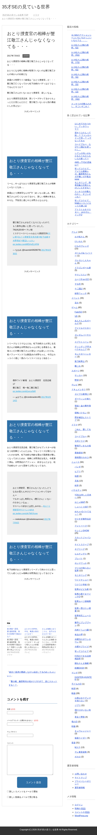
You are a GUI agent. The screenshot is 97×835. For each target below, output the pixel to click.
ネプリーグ (80, 549)
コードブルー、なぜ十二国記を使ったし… (83, 147)
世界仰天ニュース (83, 616)
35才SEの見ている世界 (26, 6)
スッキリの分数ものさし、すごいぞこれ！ (83, 194)
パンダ (78, 467)
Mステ (77, 747)
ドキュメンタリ (78, 389)
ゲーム (74, 307)
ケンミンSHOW (82, 530)
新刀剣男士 (80, 361)
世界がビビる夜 (82, 589)
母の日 (74, 722)
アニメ (74, 232)
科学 (77, 485)
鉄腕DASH (79, 668)
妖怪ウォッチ (81, 293)
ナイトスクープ (82, 544)
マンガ (74, 673)
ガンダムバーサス (83, 335)
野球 (77, 380)
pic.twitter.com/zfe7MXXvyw (25, 513)
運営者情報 (80, 788)
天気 (77, 481)
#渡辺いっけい (28, 241)
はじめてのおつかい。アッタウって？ (83, 126)
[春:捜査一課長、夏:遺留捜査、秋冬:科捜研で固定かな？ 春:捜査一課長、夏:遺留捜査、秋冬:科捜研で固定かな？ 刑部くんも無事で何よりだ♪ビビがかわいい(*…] (16, 642)
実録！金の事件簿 (83, 406)
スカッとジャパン (83, 537)
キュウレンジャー (83, 731)
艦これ (78, 366)
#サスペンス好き (26, 510)
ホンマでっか (81, 563)
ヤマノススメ (81, 275)
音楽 (73, 743)
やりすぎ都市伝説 (83, 519)
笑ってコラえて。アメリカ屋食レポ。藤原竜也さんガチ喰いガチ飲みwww (83, 174)
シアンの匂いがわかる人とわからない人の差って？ (83, 156)
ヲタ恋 (78, 284)
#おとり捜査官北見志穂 (28, 237)
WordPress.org (81, 816)
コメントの (82, 812)
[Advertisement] (32, 131)
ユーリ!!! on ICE (82, 279)
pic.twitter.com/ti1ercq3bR (24, 391)
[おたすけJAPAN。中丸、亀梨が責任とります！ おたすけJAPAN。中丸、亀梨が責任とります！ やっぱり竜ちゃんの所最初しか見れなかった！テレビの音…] (33, 641)
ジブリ (78, 705)
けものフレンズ (82, 246)
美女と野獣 (80, 717)
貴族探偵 (79, 453)
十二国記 (79, 289)
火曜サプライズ (82, 647)
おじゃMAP (80, 502)
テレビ (74, 385)
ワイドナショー (82, 580)
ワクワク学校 (81, 585)
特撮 (73, 726)
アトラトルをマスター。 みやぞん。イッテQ (83, 212)
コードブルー (81, 436)
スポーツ (75, 371)
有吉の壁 (79, 635)
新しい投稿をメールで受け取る (23, 797)
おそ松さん (80, 237)
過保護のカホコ (82, 457)
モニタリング (81, 575)
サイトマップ (81, 778)
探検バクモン (81, 413)
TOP (17, 15)
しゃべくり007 (81, 507)
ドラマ (26, 56)
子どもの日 (76, 684)
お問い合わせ (81, 774)
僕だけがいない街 (83, 710)
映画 (73, 693)
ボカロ (78, 757)
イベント (75, 298)
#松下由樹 (43, 237)
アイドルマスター (83, 328)
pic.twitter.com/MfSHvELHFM (26, 244)
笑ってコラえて (82, 651)
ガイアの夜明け (82, 394)
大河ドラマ (80, 441)
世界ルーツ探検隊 (83, 601)
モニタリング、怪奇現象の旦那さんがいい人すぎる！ (83, 185)
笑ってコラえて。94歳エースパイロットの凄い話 (83, 203)
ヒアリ (78, 471)
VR (76, 316)
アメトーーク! (81, 526)
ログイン (79, 805)
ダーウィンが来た (83, 399)
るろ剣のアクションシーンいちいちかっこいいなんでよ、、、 (81, 38)
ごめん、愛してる (83, 429)
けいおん (79, 241)
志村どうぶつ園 (82, 630)
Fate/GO (78, 312)
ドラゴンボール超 (83, 268)
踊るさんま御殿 (82, 663)
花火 (77, 303)
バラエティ (76, 490)
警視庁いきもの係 (83, 446)
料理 (73, 689)
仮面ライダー (81, 738)
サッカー (79, 375)
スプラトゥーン (82, 342)
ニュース (75, 462)
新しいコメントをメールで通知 (23, 791)
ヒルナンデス (81, 554)
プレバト (79, 558)
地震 (77, 476)
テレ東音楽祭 (81, 752)
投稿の (80, 808)
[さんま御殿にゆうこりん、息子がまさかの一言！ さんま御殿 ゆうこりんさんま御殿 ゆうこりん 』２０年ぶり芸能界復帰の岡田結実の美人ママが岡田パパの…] (50, 641)
